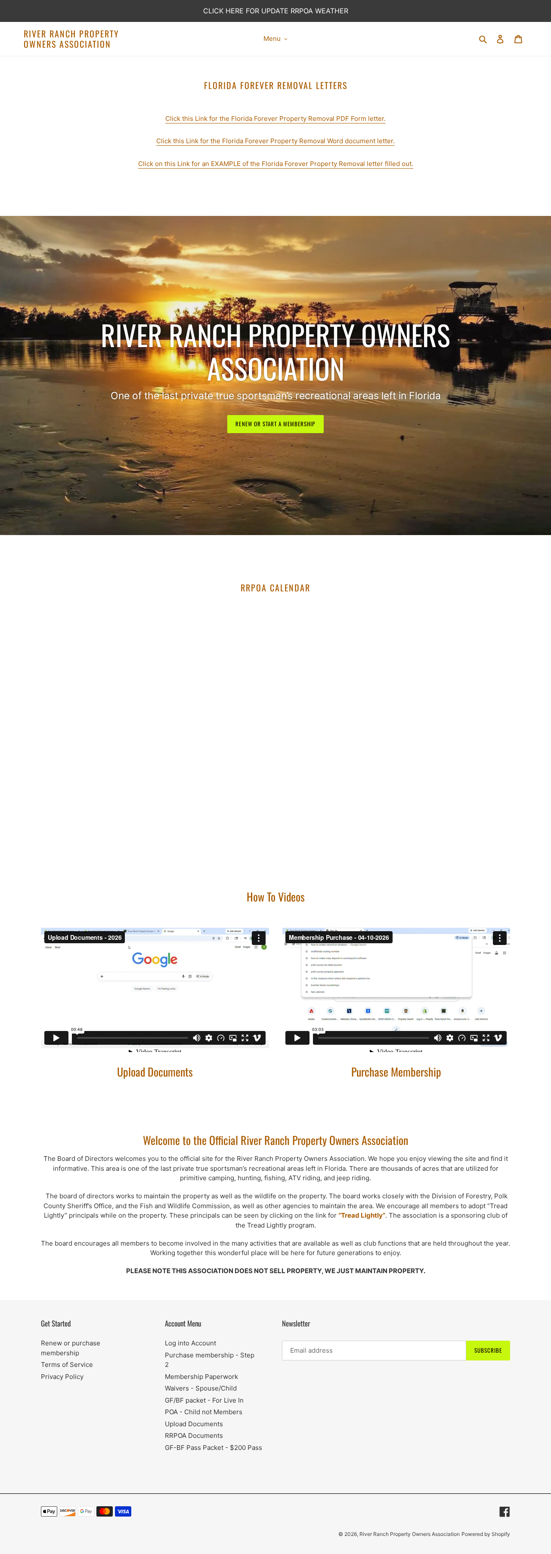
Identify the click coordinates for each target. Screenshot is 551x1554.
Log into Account (190, 1343)
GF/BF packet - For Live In (204, 1400)
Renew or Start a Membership (275, 423)
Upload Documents (194, 1424)
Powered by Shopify (485, 1534)
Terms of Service (67, 1364)
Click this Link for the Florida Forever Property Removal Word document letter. (275, 141)
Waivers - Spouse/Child (201, 1388)
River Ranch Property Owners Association (71, 38)
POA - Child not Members (203, 1412)
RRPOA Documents (194, 1435)
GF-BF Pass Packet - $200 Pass (213, 1447)
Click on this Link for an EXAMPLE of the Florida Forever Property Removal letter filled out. (275, 164)
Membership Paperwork (201, 1376)
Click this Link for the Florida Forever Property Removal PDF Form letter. (275, 118)
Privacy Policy (62, 1376)
